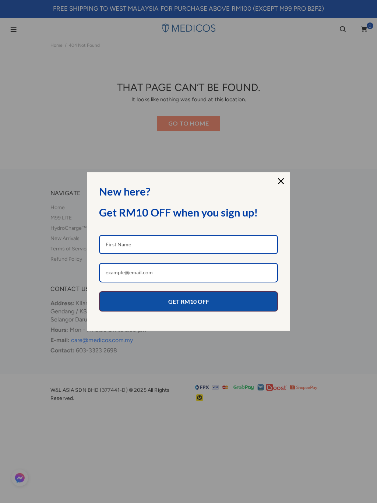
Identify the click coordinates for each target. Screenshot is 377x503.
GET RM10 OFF (188, 301)
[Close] (281, 181)
